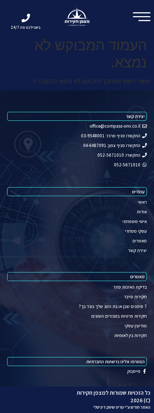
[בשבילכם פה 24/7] (25, 18)
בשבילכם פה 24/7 (25, 27)
